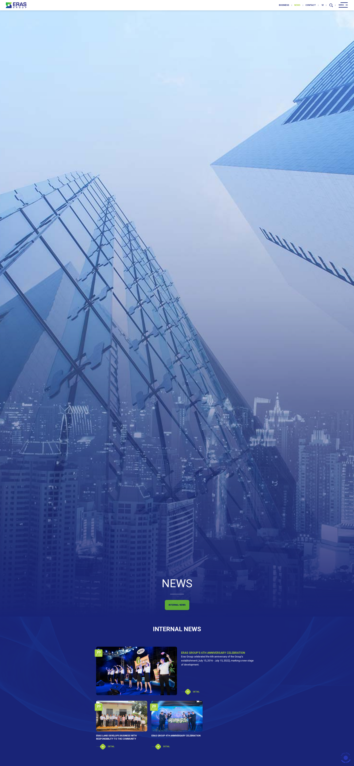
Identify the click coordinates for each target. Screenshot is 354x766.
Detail (196, 692)
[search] (331, 5)
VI (323, 5)
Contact (310, 5)
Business (284, 5)
